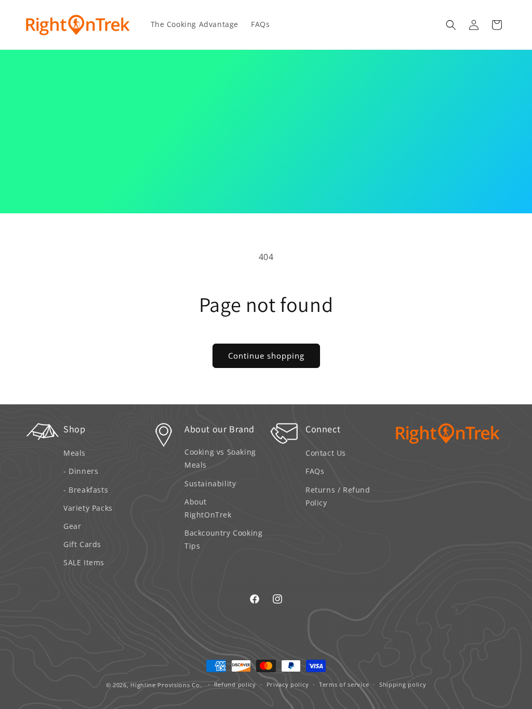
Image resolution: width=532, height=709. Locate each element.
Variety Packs (88, 508)
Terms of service (344, 684)
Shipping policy (403, 684)
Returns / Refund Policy (337, 496)
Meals (74, 453)
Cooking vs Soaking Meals (220, 458)
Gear (72, 526)
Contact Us (325, 453)
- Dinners (80, 471)
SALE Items (83, 562)
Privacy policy (288, 684)
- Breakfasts (85, 490)
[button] (451, 24)
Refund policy (235, 684)
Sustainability (210, 483)
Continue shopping (266, 355)
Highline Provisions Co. (166, 685)
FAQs (314, 471)
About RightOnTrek (208, 508)
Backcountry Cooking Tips (223, 539)
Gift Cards (82, 544)
